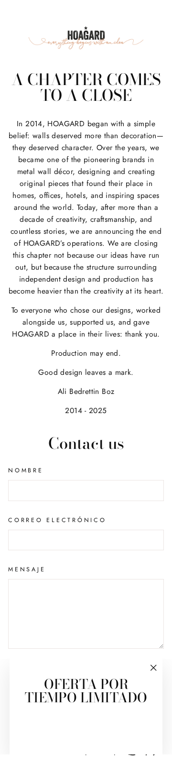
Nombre (25, 470)
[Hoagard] (86, 37)
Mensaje (26, 569)
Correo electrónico (57, 520)
